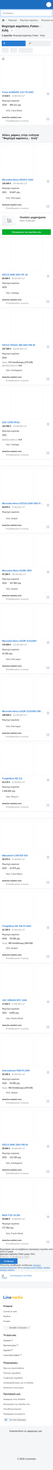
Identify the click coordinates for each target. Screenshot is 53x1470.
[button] (49, 4)
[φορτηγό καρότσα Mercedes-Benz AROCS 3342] (26, 160)
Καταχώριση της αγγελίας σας (26, 232)
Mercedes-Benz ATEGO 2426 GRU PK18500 (25, 503)
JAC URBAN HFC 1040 (14, 1000)
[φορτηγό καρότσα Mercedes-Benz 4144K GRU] (26, 551)
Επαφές (6, 1321)
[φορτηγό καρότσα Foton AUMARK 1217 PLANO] (26, 73)
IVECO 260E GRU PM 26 (15, 1145)
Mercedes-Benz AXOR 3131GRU (19, 641)
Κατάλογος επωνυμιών (13, 1388)
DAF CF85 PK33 (11, 422)
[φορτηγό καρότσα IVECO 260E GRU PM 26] (26, 1125)
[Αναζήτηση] (49, 13)
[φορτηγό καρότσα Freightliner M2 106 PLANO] (26, 907)
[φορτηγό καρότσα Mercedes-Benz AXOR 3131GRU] (26, 622)
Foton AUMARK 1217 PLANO (17, 92)
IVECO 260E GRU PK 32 (15, 275)
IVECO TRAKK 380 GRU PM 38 (18, 345)
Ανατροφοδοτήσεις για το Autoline (18, 1383)
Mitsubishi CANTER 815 (15, 855)
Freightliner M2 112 (12, 778)
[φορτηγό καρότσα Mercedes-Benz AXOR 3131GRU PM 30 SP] (26, 692)
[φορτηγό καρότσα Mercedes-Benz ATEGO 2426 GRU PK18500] (26, 484)
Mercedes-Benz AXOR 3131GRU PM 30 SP (24, 711)
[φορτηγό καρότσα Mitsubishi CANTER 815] (26, 836)
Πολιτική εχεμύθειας (12, 1373)
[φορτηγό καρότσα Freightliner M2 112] (26, 759)
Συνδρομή (9, 1261)
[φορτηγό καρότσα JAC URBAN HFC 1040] (26, 981)
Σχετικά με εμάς (10, 1311)
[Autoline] (3, 20)
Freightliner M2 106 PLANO (16, 926)
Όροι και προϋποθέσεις (13, 1368)
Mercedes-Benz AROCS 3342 (17, 180)
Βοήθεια (6, 1316)
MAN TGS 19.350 (11, 1215)
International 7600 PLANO (16, 1070)
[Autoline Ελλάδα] (18, 4)
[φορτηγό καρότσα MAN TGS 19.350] (26, 1196)
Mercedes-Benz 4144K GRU (17, 570)
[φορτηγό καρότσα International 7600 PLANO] (26, 1051)
